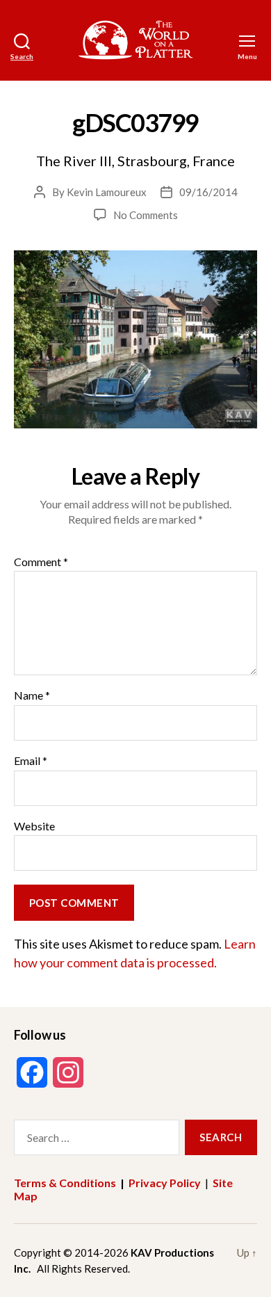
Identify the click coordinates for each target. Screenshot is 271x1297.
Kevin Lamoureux (107, 192)
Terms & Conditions (65, 1182)
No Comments (145, 215)
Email (30, 761)
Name (32, 695)
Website (34, 826)
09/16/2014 (208, 192)
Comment (41, 562)
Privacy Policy (165, 1182)
